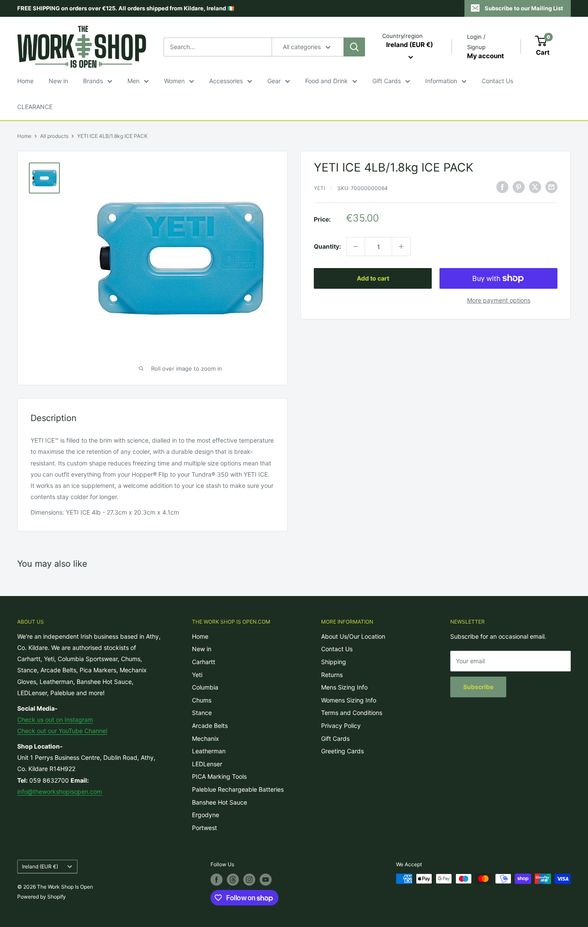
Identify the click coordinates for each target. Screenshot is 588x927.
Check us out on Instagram (55, 719)
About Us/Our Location (353, 636)
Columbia (205, 687)
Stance (202, 712)
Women (174, 80)
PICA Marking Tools (219, 776)
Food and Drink (326, 80)
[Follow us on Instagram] (249, 880)
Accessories (226, 80)
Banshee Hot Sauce (219, 802)
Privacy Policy (341, 725)
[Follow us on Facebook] (216, 880)
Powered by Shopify (41, 896)
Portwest (204, 827)
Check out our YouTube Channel (62, 730)
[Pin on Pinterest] (519, 187)
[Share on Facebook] (502, 187)
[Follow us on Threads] (233, 880)
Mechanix (205, 738)
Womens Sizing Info (348, 700)
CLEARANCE (35, 106)
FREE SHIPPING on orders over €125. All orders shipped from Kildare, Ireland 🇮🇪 (125, 8)
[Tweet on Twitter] (535, 187)
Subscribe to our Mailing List (524, 8)
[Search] (354, 46)
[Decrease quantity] (356, 246)
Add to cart (373, 278)
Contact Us (497, 80)
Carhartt (203, 661)
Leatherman (209, 751)
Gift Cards (386, 80)
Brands (93, 80)
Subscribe (478, 686)
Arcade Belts (210, 725)
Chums (201, 700)
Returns (332, 674)
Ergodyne (205, 814)
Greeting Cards (342, 751)
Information (441, 80)
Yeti (319, 188)
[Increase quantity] (401, 246)
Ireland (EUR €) (40, 866)
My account (485, 56)
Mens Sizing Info (344, 687)
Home (25, 80)
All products (54, 136)
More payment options (498, 300)
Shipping (333, 661)
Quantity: (327, 246)
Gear (274, 80)
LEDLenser (207, 764)
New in (58, 80)
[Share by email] (551, 187)
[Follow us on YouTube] (266, 880)
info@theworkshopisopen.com (59, 791)
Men (133, 80)
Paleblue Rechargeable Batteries (238, 789)
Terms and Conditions (351, 712)
